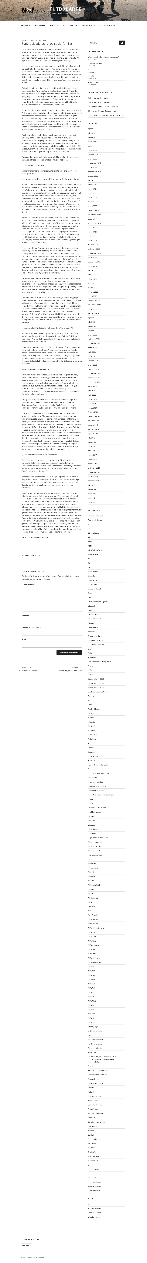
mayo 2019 (92, 446)
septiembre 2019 (94, 429)
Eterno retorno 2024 (96, 688)
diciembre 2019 (94, 416)
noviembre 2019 (94, 421)
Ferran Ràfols (93, 713)
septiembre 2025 (94, 172)
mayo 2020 (92, 399)
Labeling (91, 816)
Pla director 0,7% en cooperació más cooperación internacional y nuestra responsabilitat (102, 1059)
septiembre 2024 (94, 223)
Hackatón (92, 760)
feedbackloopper (94, 709)
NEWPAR (91, 1014)
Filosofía (91, 722)
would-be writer (94, 1191)
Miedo (90, 859)
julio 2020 (92, 391)
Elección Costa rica (95, 640)
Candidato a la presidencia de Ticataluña (98, 25)
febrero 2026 (93, 155)
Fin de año (92, 726)
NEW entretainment (96, 928)
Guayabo (91, 752)
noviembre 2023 (94, 253)
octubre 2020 (93, 378)
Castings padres (103, 98)
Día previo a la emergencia (98, 602)
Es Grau (91, 675)
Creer (90, 593)
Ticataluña (53, 25)
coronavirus (92, 584)
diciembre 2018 (94, 468)
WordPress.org (94, 1217)
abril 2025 (92, 193)
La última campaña (95, 812)
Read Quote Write (95, 1096)
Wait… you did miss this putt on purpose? (103, 57)
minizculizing (93, 868)
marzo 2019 (92, 455)
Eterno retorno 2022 (96, 679)
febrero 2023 (93, 292)
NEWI (90, 992)
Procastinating (93, 1079)
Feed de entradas (95, 1208)
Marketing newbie (95, 842)
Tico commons (94, 1156)
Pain (89, 1035)
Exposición (92, 696)
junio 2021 (92, 352)
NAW (90, 902)
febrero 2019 (93, 459)
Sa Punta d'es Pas (95, 1105)
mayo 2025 (92, 189)
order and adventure (96, 1031)
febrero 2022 (93, 331)
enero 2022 (92, 335)
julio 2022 (91, 322)
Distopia (91, 623)
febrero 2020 (93, 412)
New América (93, 915)
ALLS (90, 542)
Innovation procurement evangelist (101, 795)
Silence (91, 1131)
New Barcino (40, 25)
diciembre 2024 (94, 210)
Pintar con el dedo (95, 1048)
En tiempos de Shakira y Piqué (99, 662)
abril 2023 (91, 283)
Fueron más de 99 (95, 735)
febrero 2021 (93, 361)
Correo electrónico (31, 628)
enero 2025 (92, 206)
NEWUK (91, 1018)
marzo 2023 (92, 288)
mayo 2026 (92, 142)
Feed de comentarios (96, 1213)
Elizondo (91, 649)
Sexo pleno (92, 1126)
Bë (89, 563)
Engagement (93, 666)
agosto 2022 (93, 318)
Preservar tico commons (97, 1075)
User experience (94, 1182)
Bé (89, 567)
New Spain (92, 954)
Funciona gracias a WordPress (32, 1258)
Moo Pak (91, 876)
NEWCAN (92, 975)
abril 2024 (92, 236)
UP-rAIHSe (92, 1178)
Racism (91, 1088)
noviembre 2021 (94, 343)
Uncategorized (32, 555)
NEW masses (93, 945)
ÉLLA (90, 653)
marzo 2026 (92, 150)
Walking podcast (94, 1186)
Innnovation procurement (98, 786)
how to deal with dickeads (98, 765)
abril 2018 (91, 498)
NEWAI (91, 967)
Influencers (92, 778)
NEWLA (91, 997)
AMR (90, 546)
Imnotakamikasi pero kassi (98, 773)
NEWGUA (91, 988)
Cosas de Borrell (94, 589)
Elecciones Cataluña (96, 645)
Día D (90, 597)
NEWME (91, 1005)
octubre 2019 (93, 425)
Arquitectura (93, 554)
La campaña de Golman (97, 808)
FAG (89, 700)
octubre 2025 (93, 167)
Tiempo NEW (93, 1161)
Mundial (91, 889)
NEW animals (93, 919)
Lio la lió (91, 76)
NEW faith (92, 932)
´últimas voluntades (95, 516)
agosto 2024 (93, 227)
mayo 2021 (92, 356)
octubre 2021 (93, 348)
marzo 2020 (92, 408)
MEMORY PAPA (94, 851)
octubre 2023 (93, 258)
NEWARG (91, 971)
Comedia (91, 576)
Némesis (91, 906)
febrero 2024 (93, 245)
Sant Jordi (91, 1118)
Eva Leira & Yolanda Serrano (98, 692)
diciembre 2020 (94, 369)
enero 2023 (92, 296)
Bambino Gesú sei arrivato (108, 111)
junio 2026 (92, 137)
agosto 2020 (93, 386)
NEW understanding (95, 962)
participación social (95, 1040)
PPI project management (97, 1070)
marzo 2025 (92, 197)
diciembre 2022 (94, 301)
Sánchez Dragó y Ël (95, 1113)
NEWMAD (92, 1001)
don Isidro (92, 632)
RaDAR (91, 1092)
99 (89, 529)
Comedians (92, 580)
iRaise (90, 803)
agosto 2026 (93, 129)
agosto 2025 (93, 176)
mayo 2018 (92, 494)
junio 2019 (92, 442)
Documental (93, 627)
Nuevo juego (93, 1027)
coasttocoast (93, 572)
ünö (89, 1173)
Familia (90, 705)
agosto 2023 (93, 266)
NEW (90, 911)
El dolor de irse (93, 82)
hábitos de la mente (95, 756)
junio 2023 (92, 275)
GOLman (43, 40)
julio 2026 (91, 133)
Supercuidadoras (94, 1139)
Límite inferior (93, 829)
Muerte (91, 881)
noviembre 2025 (94, 163)
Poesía (90, 1066)
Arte (90, 559)
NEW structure (94, 958)
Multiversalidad (94, 885)
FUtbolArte (65, 9)
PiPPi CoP (92, 1052)
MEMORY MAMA (94, 846)
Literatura (92, 833)
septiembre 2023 (94, 262)
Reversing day (93, 1100)
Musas (90, 894)
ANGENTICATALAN (95, 550)
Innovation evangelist (96, 791)
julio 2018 (91, 485)
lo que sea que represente (98, 838)
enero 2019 (92, 464)
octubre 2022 (93, 309)
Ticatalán (91, 1148)
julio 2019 (91, 438)
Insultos (91, 799)
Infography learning (95, 782)
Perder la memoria (95, 1044)
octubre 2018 (93, 477)
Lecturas (91, 825)
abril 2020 (92, 404)
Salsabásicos (93, 1109)
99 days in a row (94, 533)
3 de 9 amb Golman (95, 520)
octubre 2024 (93, 219)
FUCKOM (91, 730)
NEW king (92, 941)
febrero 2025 (93, 202)
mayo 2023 (92, 279)
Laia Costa (92, 821)
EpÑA (90, 670)
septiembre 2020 (95, 382)
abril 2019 (91, 451)
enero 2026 (92, 159)
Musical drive (93, 898)
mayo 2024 (92, 232)
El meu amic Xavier (95, 636)
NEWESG (91, 984)
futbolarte (92, 739)
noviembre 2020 (94, 373)
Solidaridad (92, 1135)
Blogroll (26, 1245)
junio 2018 (92, 489)
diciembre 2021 (94, 339)
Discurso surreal (94, 619)
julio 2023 (91, 270)
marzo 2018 (92, 502)
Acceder (91, 1204)
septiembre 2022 (94, 313)
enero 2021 (92, 365)
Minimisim (92, 864)
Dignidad (91, 606)
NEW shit (91, 949)
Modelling (92, 872)
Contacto (73, 25)
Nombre (26, 616)
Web (24, 640)
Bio (63, 25)
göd (89, 743)
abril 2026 (92, 146)
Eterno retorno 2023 (96, 683)
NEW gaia (92, 936)
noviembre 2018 (94, 472)
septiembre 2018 (94, 481)
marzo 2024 (92, 240)
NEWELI (91, 979)
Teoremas (92, 1143)
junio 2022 (92, 326)
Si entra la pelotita (95, 63)
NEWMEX (92, 1010)
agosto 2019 (93, 434)
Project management (96, 1083)
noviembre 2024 (94, 215)
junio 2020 (92, 395)
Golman (91, 98)
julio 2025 (91, 180)
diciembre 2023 (94, 249)
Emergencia (92, 657)
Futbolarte (25, 25)
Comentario (28, 584)
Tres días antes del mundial (108, 107)
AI (89, 537)
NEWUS (91, 1022)
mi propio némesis (95, 855)
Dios (90, 610)
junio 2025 (92, 185)
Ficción (91, 718)
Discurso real (93, 615)
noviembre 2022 (94, 305)
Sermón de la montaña (96, 1122)
